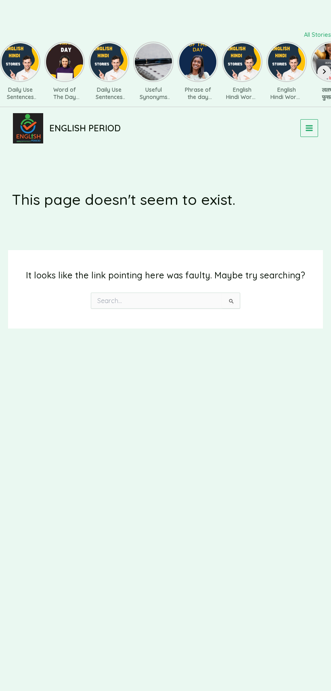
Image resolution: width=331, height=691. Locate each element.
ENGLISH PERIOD (85, 127)
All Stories (317, 34)
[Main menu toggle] (309, 128)
